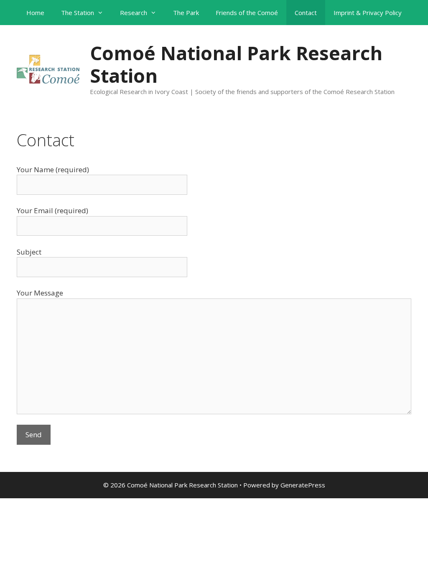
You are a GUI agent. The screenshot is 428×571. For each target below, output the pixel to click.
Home (35, 12)
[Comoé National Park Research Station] (48, 68)
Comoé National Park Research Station (236, 64)
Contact (306, 12)
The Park (186, 12)
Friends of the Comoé (247, 12)
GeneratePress (302, 485)
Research (133, 12)
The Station (77, 12)
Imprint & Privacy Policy (368, 12)
